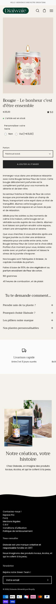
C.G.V (5, 524)
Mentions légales (11, 521)
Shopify (31, 589)
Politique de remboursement (18, 531)
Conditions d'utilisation (15, 527)
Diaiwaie (13, 589)
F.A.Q (5, 518)
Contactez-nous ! (12, 511)
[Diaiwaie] (16, 10)
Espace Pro (8, 514)
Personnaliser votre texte (14, 127)
